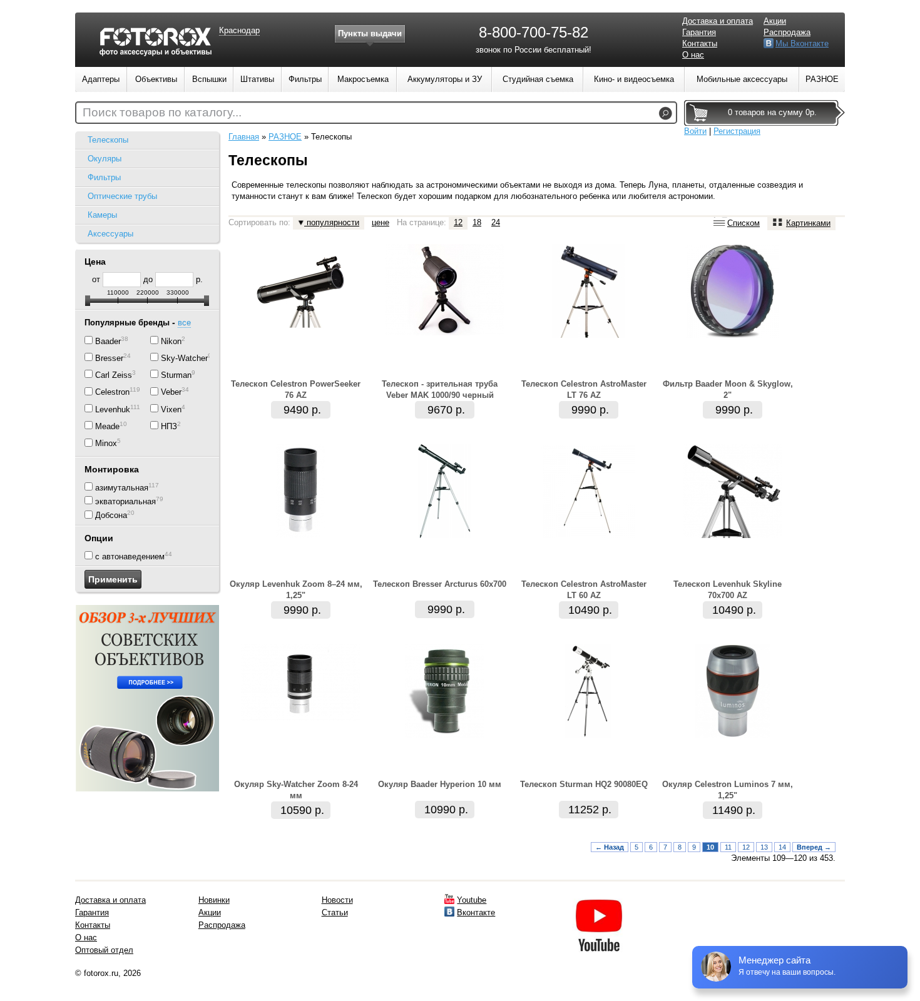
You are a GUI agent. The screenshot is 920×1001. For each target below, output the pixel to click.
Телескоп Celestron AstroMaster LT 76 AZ (584, 389)
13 (764, 847)
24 (495, 222)
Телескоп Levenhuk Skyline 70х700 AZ (727, 589)
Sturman (176, 375)
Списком (743, 223)
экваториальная (125, 501)
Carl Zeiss (113, 375)
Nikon (171, 341)
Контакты (699, 43)
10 (710, 847)
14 (782, 847)
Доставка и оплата (717, 21)
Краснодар (239, 30)
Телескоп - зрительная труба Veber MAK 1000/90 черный (440, 389)
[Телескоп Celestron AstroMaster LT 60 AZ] (588, 535)
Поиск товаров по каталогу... (162, 112)
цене (380, 222)
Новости (337, 900)
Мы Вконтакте (802, 43)
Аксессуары (110, 233)
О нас (693, 54)
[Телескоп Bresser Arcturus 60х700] (444, 535)
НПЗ (169, 426)
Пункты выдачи (370, 33)
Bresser (109, 358)
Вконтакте (476, 912)
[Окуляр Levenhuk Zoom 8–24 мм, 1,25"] (300, 535)
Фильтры (104, 177)
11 (728, 847)
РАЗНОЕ (285, 136)
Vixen (171, 409)
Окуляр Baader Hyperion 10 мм (439, 784)
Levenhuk (112, 409)
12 (458, 222)
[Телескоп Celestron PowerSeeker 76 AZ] (300, 335)
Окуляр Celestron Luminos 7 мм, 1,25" (727, 790)
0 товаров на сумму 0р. (772, 112)
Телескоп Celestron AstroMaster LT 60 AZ (584, 589)
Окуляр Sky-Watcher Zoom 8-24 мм (296, 790)
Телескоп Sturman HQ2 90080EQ (584, 784)
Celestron (112, 392)
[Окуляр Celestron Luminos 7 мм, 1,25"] (732, 735)
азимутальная (121, 487)
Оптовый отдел (104, 950)
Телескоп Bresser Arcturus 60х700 (439, 584)
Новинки (214, 900)
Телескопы (108, 140)
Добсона (111, 516)
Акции (775, 21)
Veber (171, 392)
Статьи (335, 912)
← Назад (609, 847)
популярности (331, 222)
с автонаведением (130, 556)
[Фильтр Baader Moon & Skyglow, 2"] (732, 335)
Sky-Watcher (184, 358)
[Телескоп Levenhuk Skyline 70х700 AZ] (732, 535)
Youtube (471, 900)
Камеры (102, 215)
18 (477, 222)
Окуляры (104, 158)
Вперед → (814, 847)
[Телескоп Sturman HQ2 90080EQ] (588, 735)
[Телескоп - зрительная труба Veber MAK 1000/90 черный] (444, 332)
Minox (106, 444)
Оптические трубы (122, 196)
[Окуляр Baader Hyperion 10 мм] (444, 735)
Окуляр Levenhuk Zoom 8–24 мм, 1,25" (296, 589)
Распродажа (787, 32)
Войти (695, 131)
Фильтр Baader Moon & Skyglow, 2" (728, 389)
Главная (243, 136)
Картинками (808, 223)
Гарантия (699, 32)
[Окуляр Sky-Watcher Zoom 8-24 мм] (300, 718)
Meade (107, 426)
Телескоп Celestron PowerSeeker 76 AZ (295, 389)
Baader (108, 341)
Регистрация (736, 131)
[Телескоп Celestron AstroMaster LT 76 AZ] (588, 335)
